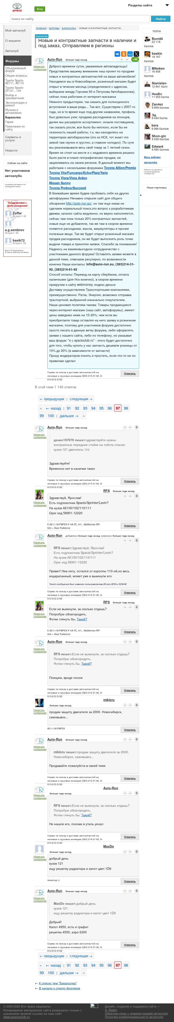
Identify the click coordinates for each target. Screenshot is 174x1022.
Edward (157, 146)
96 (110, 408)
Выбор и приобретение (14, 96)
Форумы (54, 28)
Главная (41, 28)
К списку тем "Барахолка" (58, 983)
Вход (40, 8)
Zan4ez (157, 104)
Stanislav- (159, 83)
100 (51, 415)
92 (77, 408)
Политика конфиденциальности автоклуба (134, 1017)
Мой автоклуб (15, 30)
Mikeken (158, 68)
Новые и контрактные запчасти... (100, 28)
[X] (136, 54)
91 (69, 408)
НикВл (157, 93)
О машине (13, 40)
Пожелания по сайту (15, 127)
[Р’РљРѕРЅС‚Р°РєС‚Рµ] (117, 54)
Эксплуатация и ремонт (16, 104)
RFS (106, 490)
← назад (53, 408)
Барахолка (69, 28)
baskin (157, 53)
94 (93, 408)
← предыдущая (52, 398)
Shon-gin (159, 136)
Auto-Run (54, 59)
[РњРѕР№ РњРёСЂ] (130, 54)
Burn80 (157, 38)
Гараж (9, 122)
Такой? (82, 619)
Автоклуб (12, 50)
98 (126, 408)
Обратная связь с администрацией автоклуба (136, 1013)
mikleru (109, 699)
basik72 (19, 240)
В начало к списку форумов (59, 988)
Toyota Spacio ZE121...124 (14, 89)
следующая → (81, 398)
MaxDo (108, 846)
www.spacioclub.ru (16, 1017)
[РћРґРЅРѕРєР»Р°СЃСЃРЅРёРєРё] (123, 54)
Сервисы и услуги (13, 138)
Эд (154, 114)
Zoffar (17, 213)
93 (85, 408)
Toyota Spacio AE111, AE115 (14, 81)
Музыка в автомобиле (13, 111)
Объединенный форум (15, 69)
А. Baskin (111, 1010)
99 (42, 415)
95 (101, 408)
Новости (11, 150)
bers (155, 125)
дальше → (69, 415)
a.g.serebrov (14, 229)
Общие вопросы (16, 75)
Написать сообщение (40, 68)
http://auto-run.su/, (79, 203)
